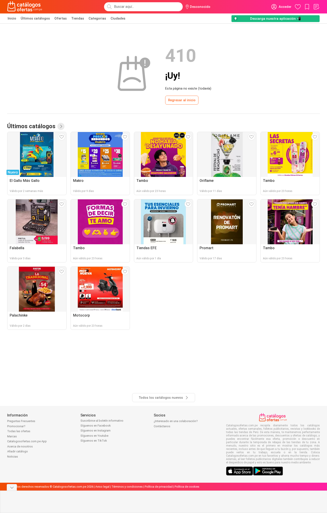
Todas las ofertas (18, 431)
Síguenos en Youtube (94, 435)
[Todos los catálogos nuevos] (61, 126)
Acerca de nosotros (20, 446)
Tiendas (77, 18)
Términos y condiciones (127, 486)
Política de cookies (187, 486)
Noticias (12, 456)
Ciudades (118, 18)
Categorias (97, 18)
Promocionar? (16, 426)
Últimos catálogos (35, 18)
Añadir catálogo (17, 451)
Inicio (12, 18)
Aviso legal (102, 486)
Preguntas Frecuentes (21, 421)
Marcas (12, 436)
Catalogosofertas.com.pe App (27, 441)
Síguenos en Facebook (95, 425)
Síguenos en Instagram (95, 430)
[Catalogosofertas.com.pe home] (24, 6)
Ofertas (60, 18)
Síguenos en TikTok (93, 440)
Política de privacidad (159, 486)
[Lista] (316, 6)
